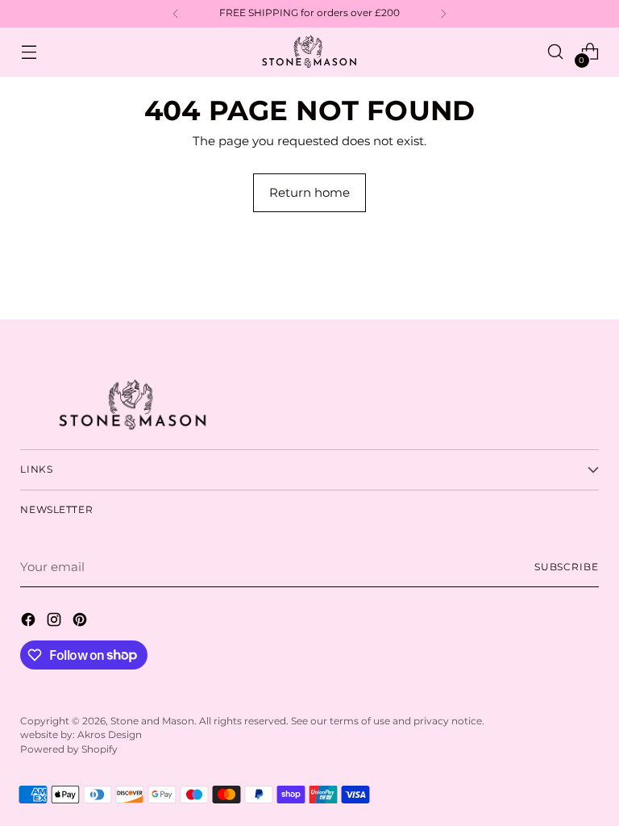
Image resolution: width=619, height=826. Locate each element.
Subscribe (566, 567)
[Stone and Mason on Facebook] (29, 622)
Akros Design (109, 734)
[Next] (443, 13)
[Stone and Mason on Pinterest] (81, 622)
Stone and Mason (152, 721)
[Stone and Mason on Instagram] (55, 622)
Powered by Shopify (69, 749)
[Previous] (175, 13)
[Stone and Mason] (309, 52)
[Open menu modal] (28, 52)
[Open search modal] (555, 52)
